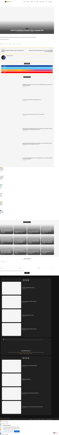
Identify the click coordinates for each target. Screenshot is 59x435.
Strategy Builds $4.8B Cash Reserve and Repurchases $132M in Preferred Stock (47, 252)
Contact (35, 419)
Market (41, 1)
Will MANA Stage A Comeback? (26, 379)
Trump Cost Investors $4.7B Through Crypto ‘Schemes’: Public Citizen (33, 114)
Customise (5, 431)
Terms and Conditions (49, 419)
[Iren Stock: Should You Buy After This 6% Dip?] (11, 315)
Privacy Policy (43, 419)
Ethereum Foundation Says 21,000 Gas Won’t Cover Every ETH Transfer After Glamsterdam (33, 252)
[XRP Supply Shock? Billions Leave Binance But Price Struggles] (11, 329)
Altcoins (31, 1)
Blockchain (50, 1)
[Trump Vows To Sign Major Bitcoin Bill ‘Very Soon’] (11, 288)
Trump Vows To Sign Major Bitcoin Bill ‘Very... (28, 287)
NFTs (43, 1)
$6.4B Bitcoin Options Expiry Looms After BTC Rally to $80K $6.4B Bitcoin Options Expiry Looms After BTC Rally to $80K (37, 85)
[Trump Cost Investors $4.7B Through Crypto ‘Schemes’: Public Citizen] (11, 115)
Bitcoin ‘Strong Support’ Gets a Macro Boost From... (29, 301)
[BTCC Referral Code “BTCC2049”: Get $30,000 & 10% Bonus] (11, 100)
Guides (37, 1)
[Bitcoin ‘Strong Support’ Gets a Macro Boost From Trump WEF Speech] (11, 302)
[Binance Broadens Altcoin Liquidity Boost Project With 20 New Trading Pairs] (11, 393)
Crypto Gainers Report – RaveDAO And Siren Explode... (29, 365)
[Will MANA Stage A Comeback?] (11, 379)
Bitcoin (27, 1)
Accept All (16, 431)
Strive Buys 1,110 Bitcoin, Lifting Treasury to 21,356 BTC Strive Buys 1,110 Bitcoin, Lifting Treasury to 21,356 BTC (33, 241)
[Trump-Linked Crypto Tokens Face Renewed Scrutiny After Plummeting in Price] (11, 407)
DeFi (34, 1)
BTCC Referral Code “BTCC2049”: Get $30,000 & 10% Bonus (32, 99)
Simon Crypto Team (21, 31)
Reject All (11, 431)
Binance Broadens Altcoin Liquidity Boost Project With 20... (30, 393)
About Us (31, 419)
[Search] (54, 2)
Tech (46, 1)
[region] (11, 428)
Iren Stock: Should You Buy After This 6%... (28, 315)
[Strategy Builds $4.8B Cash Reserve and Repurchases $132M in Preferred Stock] (47, 250)
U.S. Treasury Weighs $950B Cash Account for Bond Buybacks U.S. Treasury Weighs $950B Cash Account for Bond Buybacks (38, 158)
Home (24, 1)
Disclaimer (38, 419)
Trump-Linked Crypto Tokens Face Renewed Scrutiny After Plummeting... (32, 406)
